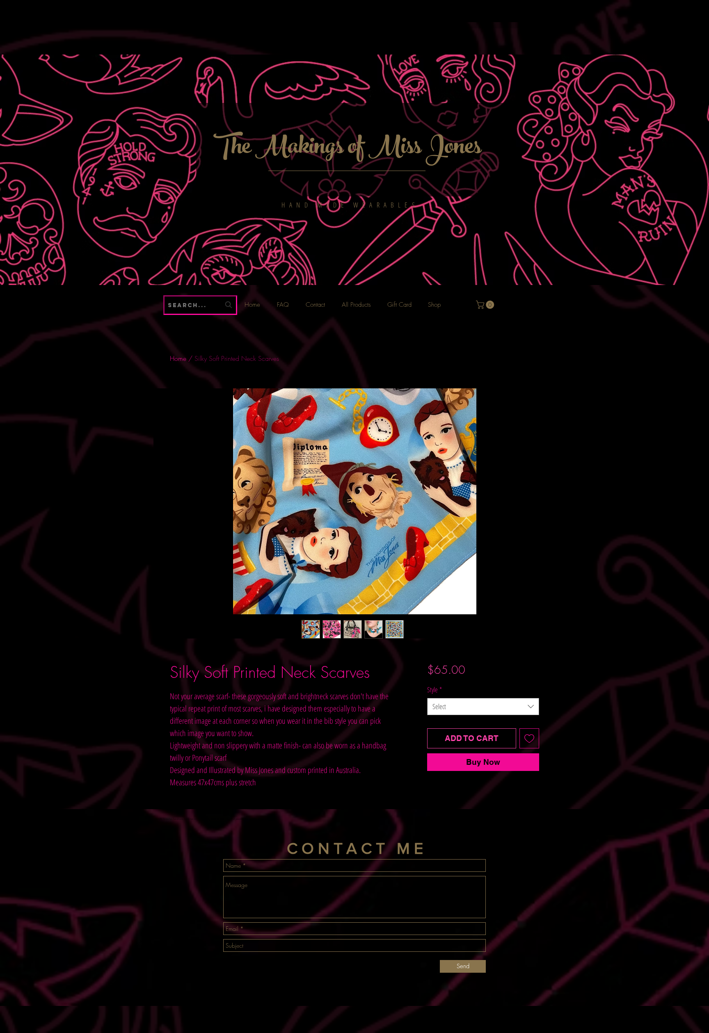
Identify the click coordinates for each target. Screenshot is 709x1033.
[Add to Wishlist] (529, 738)
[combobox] (483, 706)
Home (178, 358)
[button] (486, 305)
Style (434, 689)
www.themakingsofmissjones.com (259, 8)
